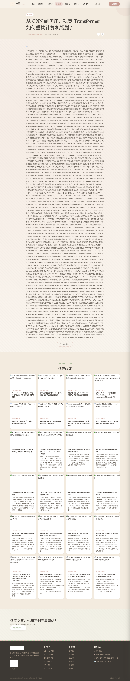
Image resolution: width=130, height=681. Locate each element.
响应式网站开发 (48, 654)
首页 (33, 4)
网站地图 (40, 678)
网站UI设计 (47, 665)
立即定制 (114, 4)
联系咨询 (85, 4)
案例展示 (50, 4)
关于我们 (71, 651)
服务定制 (41, 4)
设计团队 (71, 654)
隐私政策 (112, 678)
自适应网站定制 (48, 658)
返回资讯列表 (65, 344)
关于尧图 (68, 4)
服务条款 (117, 678)
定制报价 (77, 4)
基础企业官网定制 (49, 651)
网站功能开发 (48, 668)
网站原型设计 (48, 661)
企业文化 (71, 658)
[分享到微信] (98, 34)
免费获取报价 (18, 628)
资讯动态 (58, 4)
